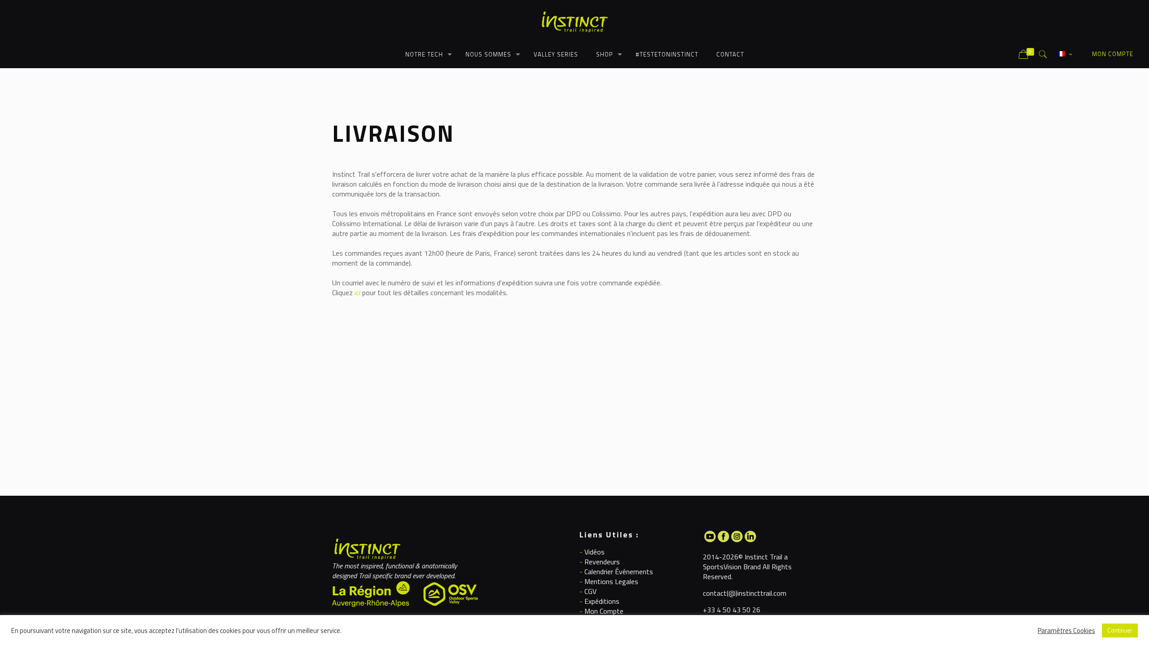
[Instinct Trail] (574, 20)
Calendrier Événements (618, 571)
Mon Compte (603, 611)
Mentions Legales (611, 581)
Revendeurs (602, 561)
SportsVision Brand (732, 566)
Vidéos (594, 551)
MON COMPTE (1112, 53)
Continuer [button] (1119, 630)
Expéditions (601, 601)
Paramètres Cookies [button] (1066, 631)
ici (357, 292)
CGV (590, 591)
